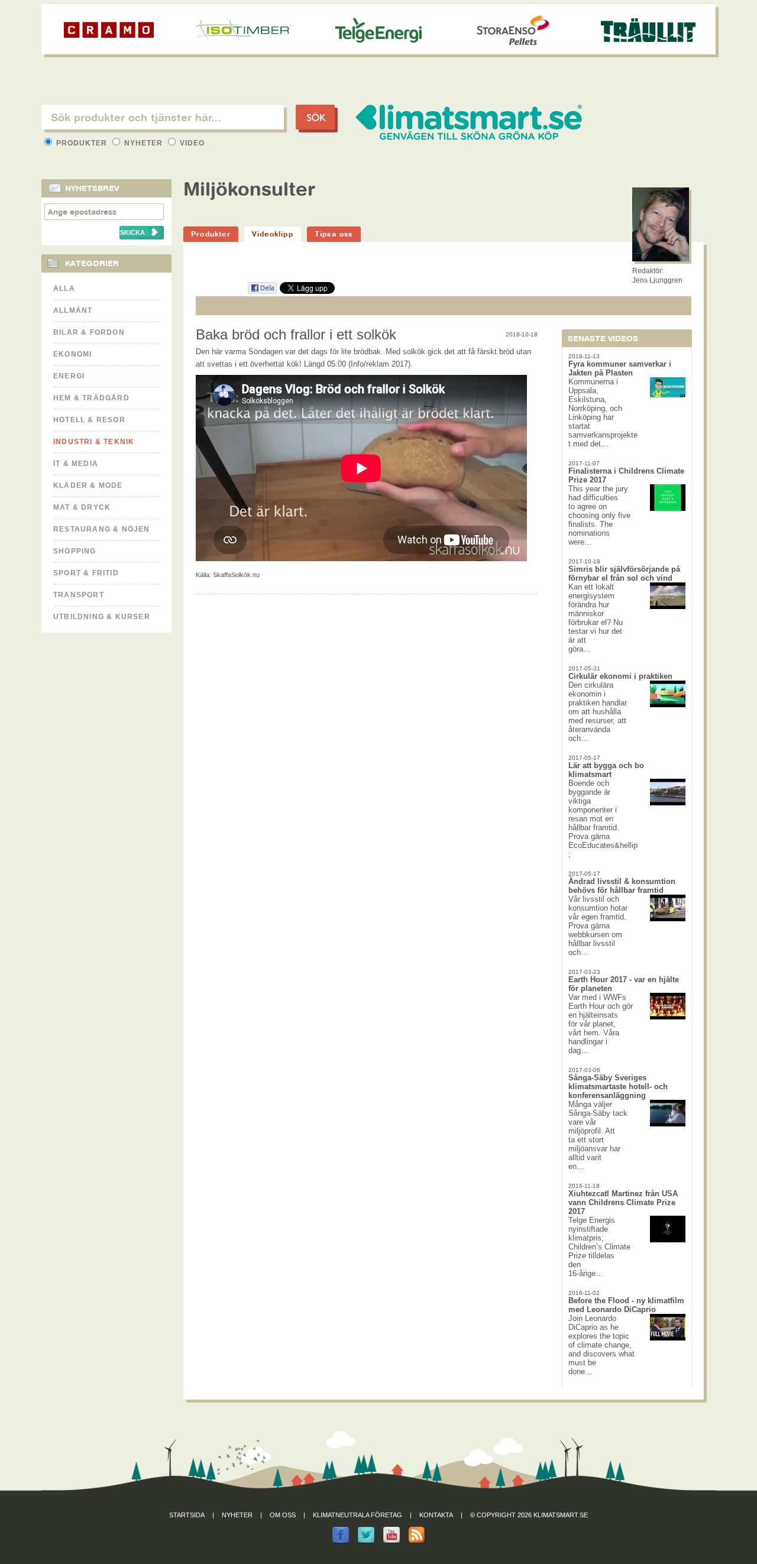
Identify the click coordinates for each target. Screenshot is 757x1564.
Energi (69, 376)
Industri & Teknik (93, 442)
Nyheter (143, 143)
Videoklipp (272, 233)
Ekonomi (72, 354)
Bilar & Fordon (89, 332)
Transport (78, 595)
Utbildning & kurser (101, 617)
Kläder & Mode (88, 485)
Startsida (187, 1514)
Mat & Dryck (82, 507)
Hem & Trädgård (91, 398)
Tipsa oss (334, 233)
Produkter (81, 143)
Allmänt (72, 310)
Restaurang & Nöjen (101, 529)
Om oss (283, 1514)
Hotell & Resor (89, 420)
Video (191, 143)
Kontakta (436, 1514)
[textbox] (162, 117)
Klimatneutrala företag (357, 1514)
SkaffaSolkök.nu (236, 574)
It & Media (75, 463)
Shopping (74, 551)
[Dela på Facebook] (262, 291)
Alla (64, 288)
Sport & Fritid (86, 573)
